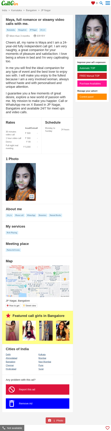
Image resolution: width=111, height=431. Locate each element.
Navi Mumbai (44, 361)
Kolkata (42, 354)
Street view (29, 305)
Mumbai (42, 358)
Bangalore (10, 361)
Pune (40, 365)
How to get (13, 305)
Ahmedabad (11, 358)
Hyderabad (11, 369)
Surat (41, 369)
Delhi (8, 354)
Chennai (10, 365)
